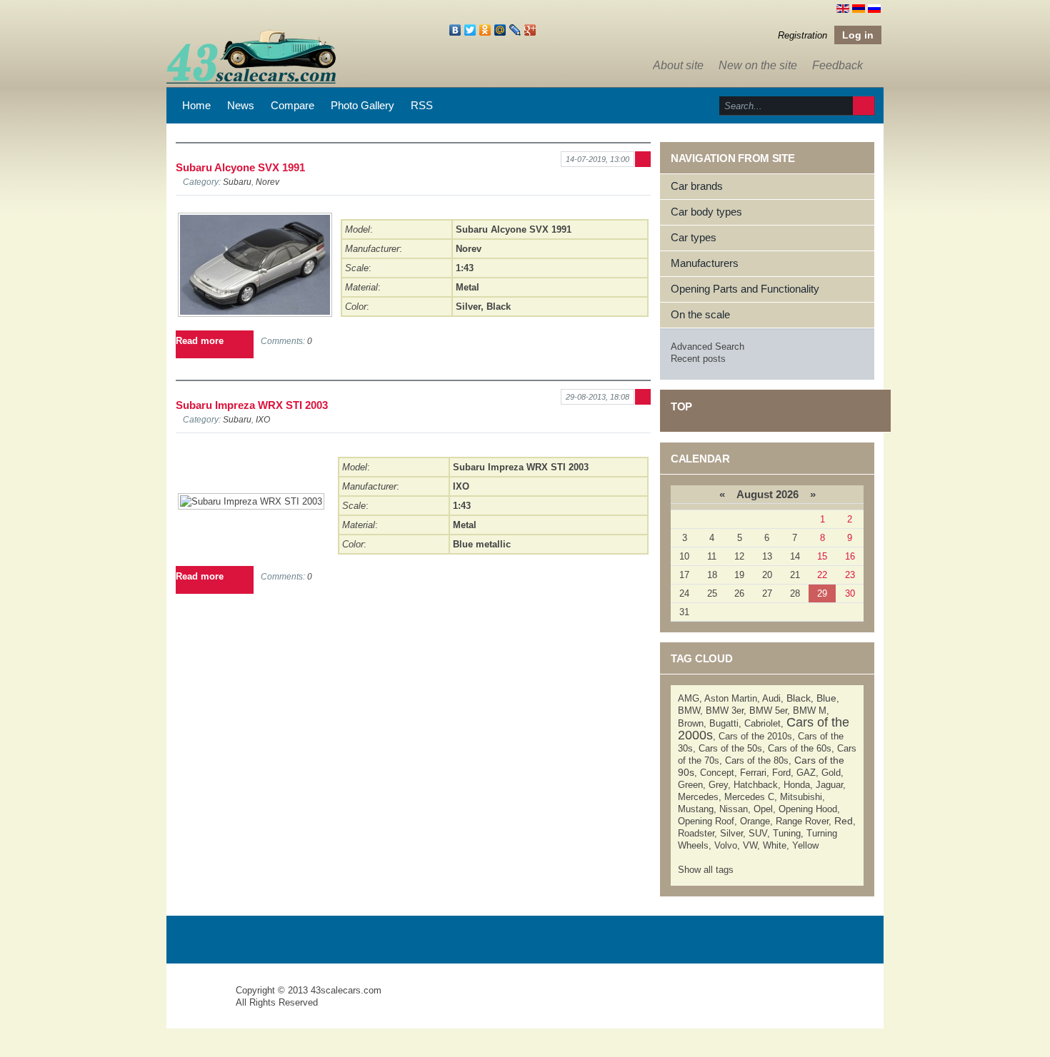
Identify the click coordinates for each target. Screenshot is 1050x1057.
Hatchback (756, 784)
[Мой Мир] (500, 30)
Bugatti (724, 723)
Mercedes (698, 797)
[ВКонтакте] (455, 30)
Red (843, 820)
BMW (689, 710)
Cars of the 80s (757, 760)
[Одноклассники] (485, 30)
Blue (826, 698)
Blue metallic (482, 544)
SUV (758, 833)
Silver (468, 306)
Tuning (787, 833)
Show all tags (706, 869)
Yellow (805, 845)
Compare (292, 105)
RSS (422, 105)
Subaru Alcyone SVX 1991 (240, 167)
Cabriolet (762, 723)
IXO (263, 419)
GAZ (806, 772)
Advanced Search (707, 346)
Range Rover (802, 821)
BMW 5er (768, 710)
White (774, 845)
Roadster (696, 833)
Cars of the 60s (799, 748)
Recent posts (698, 358)
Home (196, 105)
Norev (267, 181)
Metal (467, 287)
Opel (763, 809)
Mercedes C (749, 797)
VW (750, 845)
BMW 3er (725, 710)
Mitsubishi (801, 797)
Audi (771, 698)
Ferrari (753, 772)
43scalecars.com (346, 990)
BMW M (809, 710)
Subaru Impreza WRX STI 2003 (252, 405)
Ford (781, 772)
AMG (688, 698)
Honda (797, 784)
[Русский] (874, 8)
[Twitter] (470, 30)
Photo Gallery (362, 105)
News (240, 105)
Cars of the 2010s (755, 736)
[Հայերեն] (858, 8)
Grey (718, 784)
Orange (755, 821)
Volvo (725, 845)
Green (690, 784)
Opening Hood (808, 809)
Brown (691, 723)
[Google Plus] (530, 30)
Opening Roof (706, 821)
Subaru (237, 181)
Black (498, 306)
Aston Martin (730, 698)
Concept (717, 772)
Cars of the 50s (730, 748)
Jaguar (829, 784)
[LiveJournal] (515, 30)
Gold (831, 772)
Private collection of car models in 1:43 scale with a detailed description (202, 1003)
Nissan (733, 809)
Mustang (696, 809)
